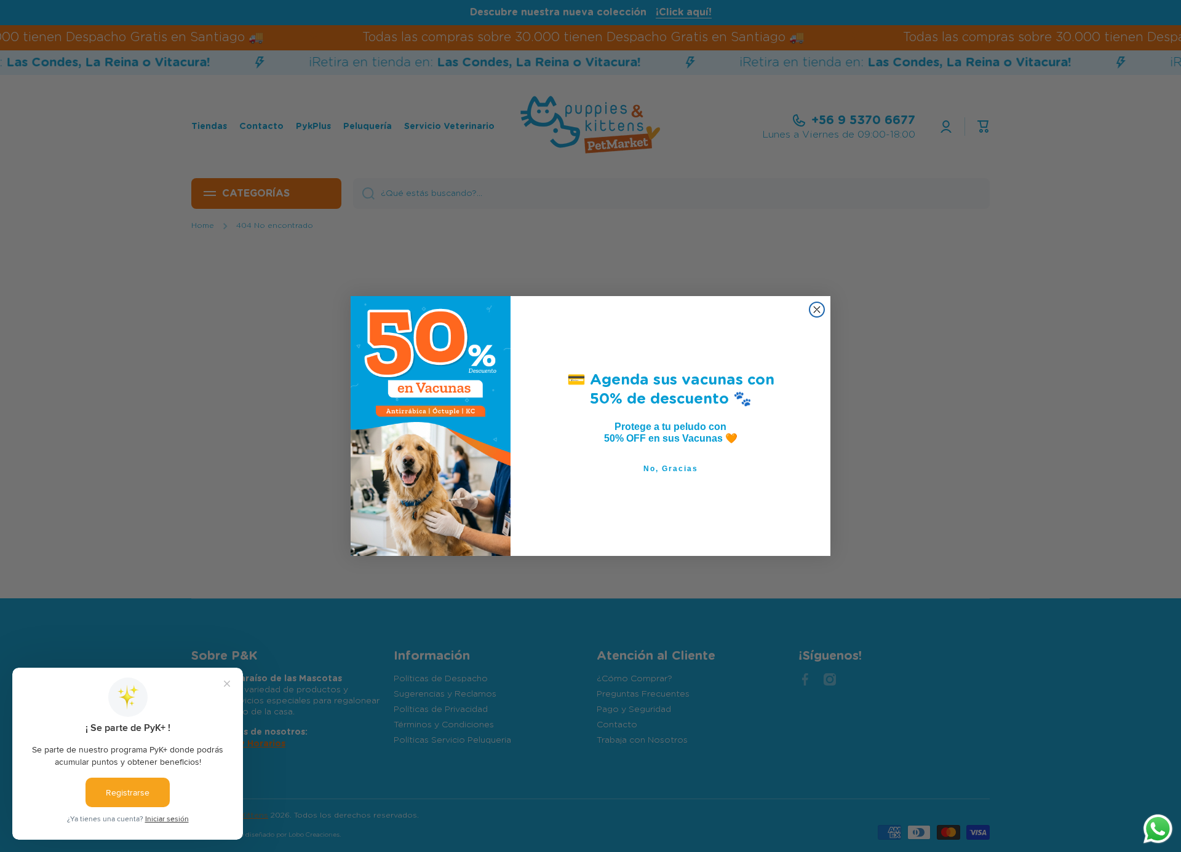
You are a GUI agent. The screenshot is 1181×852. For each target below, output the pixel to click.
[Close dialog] (816, 309)
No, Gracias (670, 468)
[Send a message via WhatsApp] (1158, 829)
